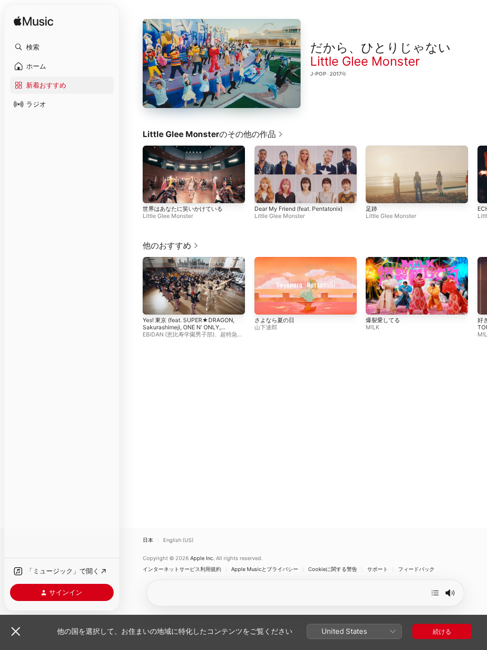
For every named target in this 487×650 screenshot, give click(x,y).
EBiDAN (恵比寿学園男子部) (178, 334)
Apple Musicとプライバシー (264, 569)
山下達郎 (265, 327)
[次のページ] (477, 174)
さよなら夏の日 (274, 320)
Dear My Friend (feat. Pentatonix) (298, 208)
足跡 (371, 208)
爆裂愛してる (383, 320)
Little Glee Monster (365, 61)
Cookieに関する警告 (332, 569)
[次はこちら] (435, 593)
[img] (33, 21)
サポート (377, 569)
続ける (442, 631)
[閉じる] (15, 631)
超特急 (228, 334)
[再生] (222, 64)
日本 (148, 540)
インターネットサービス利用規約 (182, 569)
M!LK (373, 327)
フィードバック (416, 569)
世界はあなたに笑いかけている (183, 208)
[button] (61, 47)
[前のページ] (133, 174)
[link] (213, 134)
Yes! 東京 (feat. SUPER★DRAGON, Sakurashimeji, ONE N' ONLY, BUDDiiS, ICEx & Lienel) (188, 327)
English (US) (178, 540)
